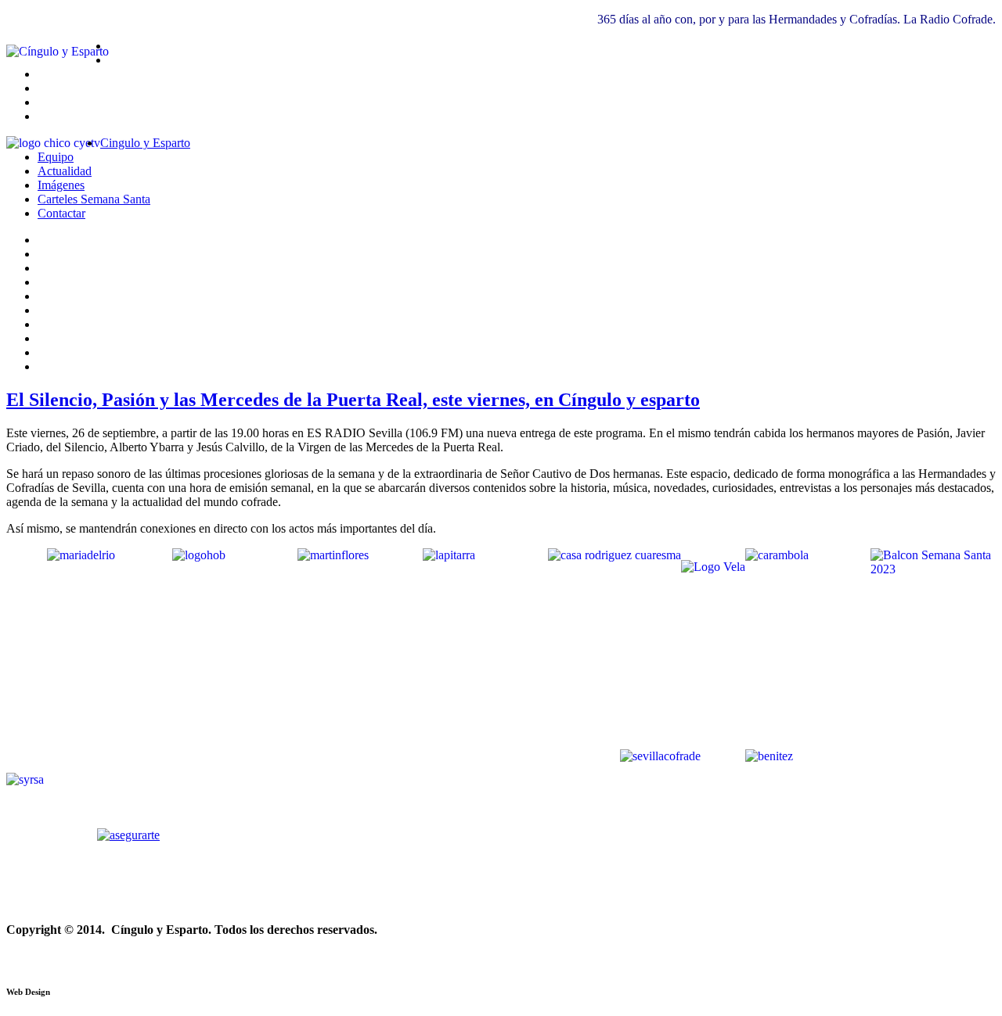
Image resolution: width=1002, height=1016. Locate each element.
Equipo (56, 156)
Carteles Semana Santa (94, 199)
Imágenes (61, 185)
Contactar (61, 213)
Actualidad (65, 171)
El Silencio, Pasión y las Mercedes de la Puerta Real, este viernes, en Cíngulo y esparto (353, 400)
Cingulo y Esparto (145, 142)
